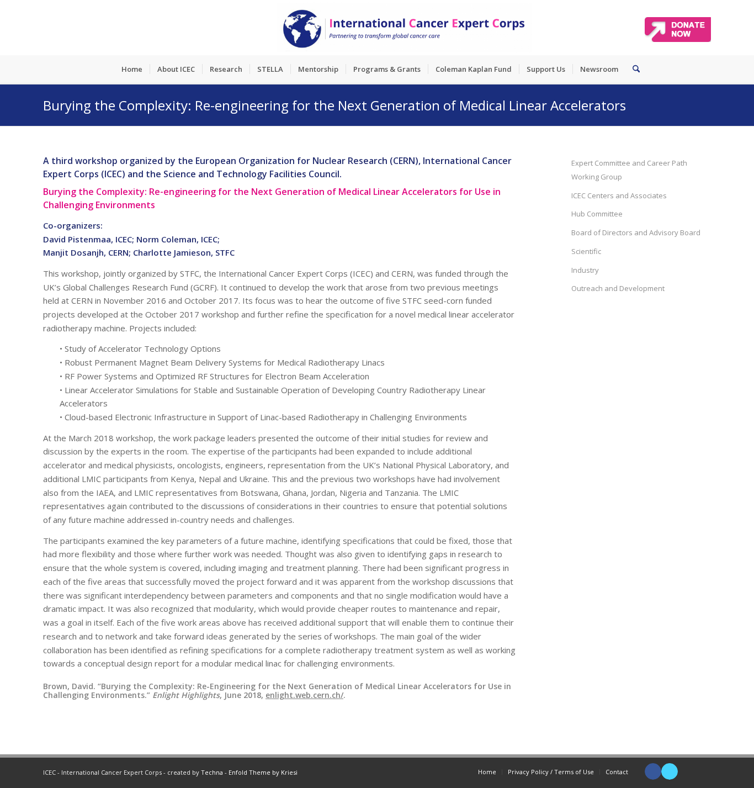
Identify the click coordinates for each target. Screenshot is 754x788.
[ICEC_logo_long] (404, 27)
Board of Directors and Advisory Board (635, 232)
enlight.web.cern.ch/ (304, 695)
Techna (212, 772)
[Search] (632, 69)
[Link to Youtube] (686, 771)
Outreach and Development (618, 288)
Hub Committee (597, 214)
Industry (585, 270)
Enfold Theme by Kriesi (263, 772)
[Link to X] (669, 771)
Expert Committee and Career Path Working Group (629, 170)
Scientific (586, 251)
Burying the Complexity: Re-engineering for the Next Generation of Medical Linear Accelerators (334, 105)
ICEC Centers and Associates (619, 195)
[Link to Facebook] (653, 771)
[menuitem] (132, 69)
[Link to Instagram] (702, 771)
